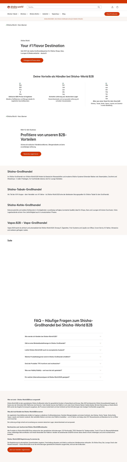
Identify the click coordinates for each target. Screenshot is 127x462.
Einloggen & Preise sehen (32, 60)
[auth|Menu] (112, 7)
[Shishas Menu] (27, 14)
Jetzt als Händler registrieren (20, 450)
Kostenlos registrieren (31, 154)
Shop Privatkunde (112, 14)
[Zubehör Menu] (49, 14)
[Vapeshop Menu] (60, 14)
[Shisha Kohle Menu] (40, 14)
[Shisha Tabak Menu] (18, 14)
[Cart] (117, 7)
